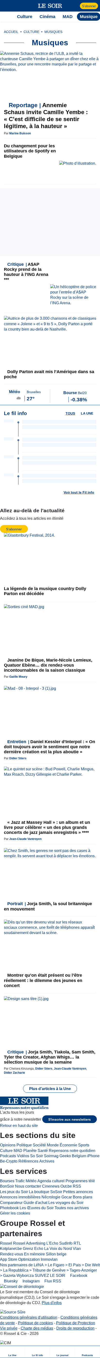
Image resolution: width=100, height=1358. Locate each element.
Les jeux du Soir (14, 1192)
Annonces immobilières (20, 1197)
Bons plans (82, 1197)
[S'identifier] (75, 6)
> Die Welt (91, 1265)
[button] (6, 6)
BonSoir (7, 1186)
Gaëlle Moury (18, 676)
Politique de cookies (35, 1323)
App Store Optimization (20, 1259)
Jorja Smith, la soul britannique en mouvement (48, 906)
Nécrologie (51, 1197)
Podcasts (8, 1156)
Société (39, 1145)
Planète (30, 1151)
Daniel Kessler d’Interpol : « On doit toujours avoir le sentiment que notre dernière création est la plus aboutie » (49, 746)
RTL (77, 1243)
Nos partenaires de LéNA (22, 1265)
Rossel (6, 1243)
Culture (6, 1151)
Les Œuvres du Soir (37, 1208)
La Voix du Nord (58, 1249)
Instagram (31, 1281)
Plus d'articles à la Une (50, 1089)
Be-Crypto (8, 1161)
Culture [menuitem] (24, 16)
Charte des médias (37, 1328)
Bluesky (10, 1281)
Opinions (8, 1145)
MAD (18, 1151)
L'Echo (52, 1243)
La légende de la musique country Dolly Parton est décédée (45, 591)
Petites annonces (78, 1192)
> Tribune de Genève (47, 1270)
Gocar (66, 1197)
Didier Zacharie (14, 1072)
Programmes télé (80, 1181)
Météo (31, 1181)
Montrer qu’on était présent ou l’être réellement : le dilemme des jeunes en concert (43, 980)
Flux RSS (52, 1281)
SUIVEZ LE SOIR (50, 1276)
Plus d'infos (52, 1303)
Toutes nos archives (72, 1208)
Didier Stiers (17, 758)
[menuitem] (12, 1352)
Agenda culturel (51, 1181)
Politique (24, 1145)
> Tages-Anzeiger (82, 1270)
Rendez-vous (11, 1254)
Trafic (20, 1181)
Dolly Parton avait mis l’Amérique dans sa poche (49, 374)
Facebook (78, 1276)
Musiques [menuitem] (53, 32)
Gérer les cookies (15, 1213)
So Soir (36, 1156)
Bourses (7, 1181)
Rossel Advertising (29, 1243)
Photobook (9, 1208)
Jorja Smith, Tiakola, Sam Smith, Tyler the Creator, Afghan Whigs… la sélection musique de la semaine (49, 1057)
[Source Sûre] (12, 1312)
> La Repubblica (14, 1270)
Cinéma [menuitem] (47, 16)
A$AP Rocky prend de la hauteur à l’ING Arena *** (26, 272)
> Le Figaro (54, 1265)
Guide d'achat (35, 1203)
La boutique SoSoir (45, 1192)
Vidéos (23, 1156)
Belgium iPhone (86, 1156)
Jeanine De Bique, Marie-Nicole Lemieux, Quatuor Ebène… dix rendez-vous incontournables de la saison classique (48, 665)
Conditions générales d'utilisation (28, 1317)
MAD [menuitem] (68, 16)
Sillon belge (56, 1254)
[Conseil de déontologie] (22, 1286)
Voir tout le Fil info (79, 492)
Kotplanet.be (11, 1249)
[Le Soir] (50, 6)
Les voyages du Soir (65, 1203)
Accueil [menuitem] (11, 32)
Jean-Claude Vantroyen (25, 839)
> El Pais (73, 1265)
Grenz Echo (33, 1249)
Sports (83, 1145)
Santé (43, 1151)
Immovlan (49, 1259)
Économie (68, 1145)
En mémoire (34, 1254)
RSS (77, 1186)
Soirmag (51, 1156)
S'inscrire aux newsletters (69, 1119)
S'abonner (89, 6)
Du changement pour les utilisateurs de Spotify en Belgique (30, 150)
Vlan (77, 1249)
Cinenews (50, 1186)
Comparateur (11, 1203)
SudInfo (66, 1243)
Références (28, 1161)
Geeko (65, 1156)
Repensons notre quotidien (72, 1151)
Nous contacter (28, 1186)
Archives (46, 1161)
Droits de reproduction (75, 1328)
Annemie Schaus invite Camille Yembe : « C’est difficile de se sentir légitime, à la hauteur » (46, 115)
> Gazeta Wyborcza (17, 1276)
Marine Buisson (20, 133)
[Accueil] (6, 16)
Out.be (66, 1186)
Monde (53, 1145)
